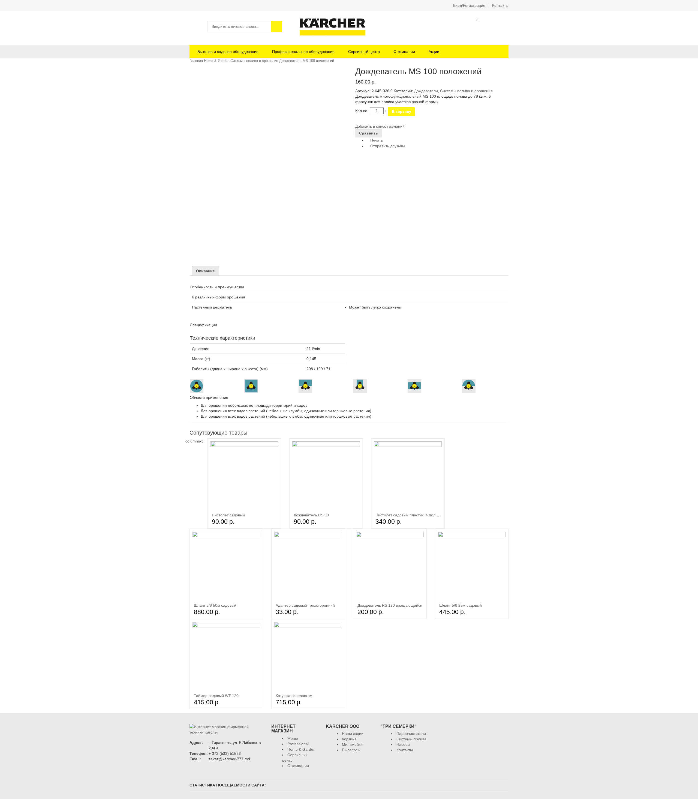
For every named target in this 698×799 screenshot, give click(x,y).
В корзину (401, 111)
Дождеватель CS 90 (311, 515)
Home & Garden (216, 61)
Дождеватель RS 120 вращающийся (389, 605)
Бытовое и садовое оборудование (227, 51)
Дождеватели (426, 91)
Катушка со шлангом (294, 695)
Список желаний (488, 26)
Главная (196, 61)
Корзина (473, 26)
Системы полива (411, 739)
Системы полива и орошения (254, 61)
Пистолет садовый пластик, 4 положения (412, 515)
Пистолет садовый (228, 515)
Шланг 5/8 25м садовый (460, 605)
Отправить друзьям (387, 146)
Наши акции (352, 733)
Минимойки (352, 744)
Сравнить (503, 26)
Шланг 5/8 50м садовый (215, 605)
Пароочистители (411, 733)
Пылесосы (351, 750)
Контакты (500, 5)
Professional (298, 744)
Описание (205, 271)
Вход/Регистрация (469, 5)
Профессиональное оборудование (303, 51)
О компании (404, 51)
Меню (292, 738)
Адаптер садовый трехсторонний (305, 605)
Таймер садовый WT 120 (216, 695)
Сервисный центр (364, 51)
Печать (376, 140)
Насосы (403, 744)
